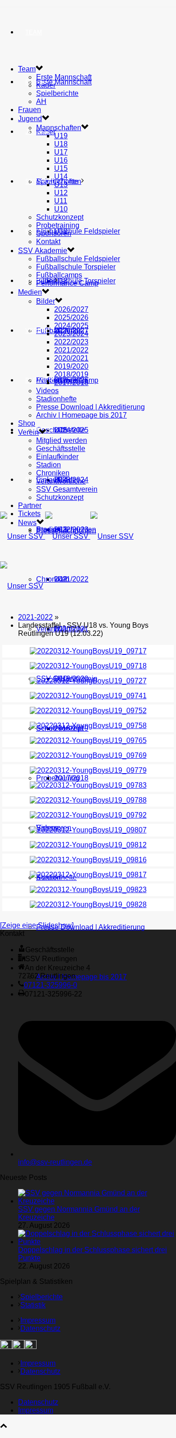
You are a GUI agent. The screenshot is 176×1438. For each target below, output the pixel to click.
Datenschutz (40, 1328)
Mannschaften (58, 128)
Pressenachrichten (66, 531)
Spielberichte (57, 93)
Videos (47, 391)
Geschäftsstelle (60, 430)
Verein (36, 330)
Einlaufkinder (57, 457)
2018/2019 (71, 374)
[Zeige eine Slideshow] (37, 925)
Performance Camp (67, 283)
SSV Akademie (42, 250)
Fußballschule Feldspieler (78, 231)
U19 (61, 136)
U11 (60, 201)
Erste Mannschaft (64, 82)
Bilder (45, 301)
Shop (33, 280)
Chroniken (52, 579)
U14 (61, 176)
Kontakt (48, 241)
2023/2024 (71, 334)
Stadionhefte (56, 399)
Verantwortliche (61, 481)
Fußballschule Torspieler (76, 267)
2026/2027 (71, 309)
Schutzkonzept (59, 217)
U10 (61, 209)
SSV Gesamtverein (66, 489)
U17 (61, 152)
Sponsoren (53, 233)
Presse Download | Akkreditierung (90, 927)
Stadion (48, 465)
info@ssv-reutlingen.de (55, 1162)
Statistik (33, 1305)
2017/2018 (71, 778)
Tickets (29, 513)
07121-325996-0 (50, 985)
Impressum (38, 1320)
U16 (61, 160)
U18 (61, 144)
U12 (61, 193)
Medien (30, 292)
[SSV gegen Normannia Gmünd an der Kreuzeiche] (97, 1201)
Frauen (29, 109)
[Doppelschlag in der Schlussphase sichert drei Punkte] (97, 1241)
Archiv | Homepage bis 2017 (81, 977)
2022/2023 (71, 342)
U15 (61, 168)
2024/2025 (71, 325)
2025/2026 (71, 317)
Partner (39, 380)
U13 (61, 184)
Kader (46, 85)
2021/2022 (71, 579)
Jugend (37, 131)
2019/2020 (71, 366)
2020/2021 (71, 358)
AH (41, 101)
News (34, 479)
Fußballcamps (59, 275)
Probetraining (57, 225)
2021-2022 (35, 617)
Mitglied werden (61, 440)
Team (33, 32)
